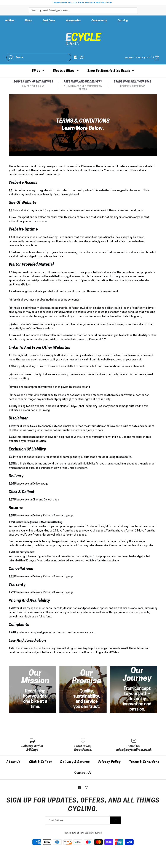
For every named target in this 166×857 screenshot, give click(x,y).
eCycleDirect (96, 833)
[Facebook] (75, 57)
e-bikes (9, 20)
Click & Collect (40, 762)
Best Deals (49, 20)
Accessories (73, 20)
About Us (13, 762)
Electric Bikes (66, 71)
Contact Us (83, 772)
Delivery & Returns (75, 762)
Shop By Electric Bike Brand (110, 71)
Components (99, 20)
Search (19, 57)
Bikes (28, 20)
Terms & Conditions (144, 762)
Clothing (123, 20)
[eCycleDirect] (83, 32)
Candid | (78, 833)
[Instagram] (81, 57)
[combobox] (83, 10)
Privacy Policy (109, 762)
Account (129, 58)
